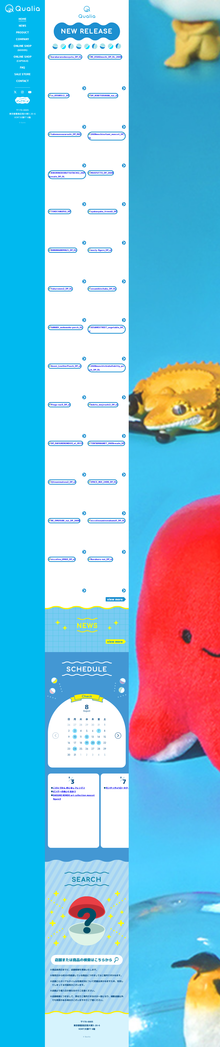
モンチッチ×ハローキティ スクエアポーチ (126, 787)
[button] (118, 735)
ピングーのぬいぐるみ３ (64, 791)
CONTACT (22, 81)
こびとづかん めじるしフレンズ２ (69, 787)
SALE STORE (22, 74)
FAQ (22, 67)
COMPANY (22, 39)
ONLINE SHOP (22, 48)
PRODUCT (22, 32)
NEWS (22, 26)
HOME (22, 19)
